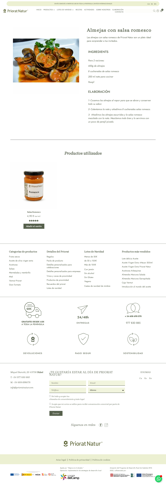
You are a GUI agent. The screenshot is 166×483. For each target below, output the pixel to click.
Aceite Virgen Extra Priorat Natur (136, 266)
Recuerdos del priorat (56, 284)
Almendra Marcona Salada (133, 274)
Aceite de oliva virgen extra (21, 260)
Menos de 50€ (90, 256)
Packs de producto (55, 260)
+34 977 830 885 (21, 377)
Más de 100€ (90, 264)
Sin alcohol (89, 273)
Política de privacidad (79, 460)
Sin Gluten (88, 277)
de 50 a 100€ (90, 260)
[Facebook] (100, 425)
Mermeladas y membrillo (19, 272)
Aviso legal (61, 460)
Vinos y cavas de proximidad (59, 275)
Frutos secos (14, 256)
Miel (11, 276)
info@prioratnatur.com (21, 387)
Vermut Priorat (15, 280)
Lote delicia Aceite (130, 258)
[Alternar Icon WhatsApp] (158, 478)
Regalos (50, 256)
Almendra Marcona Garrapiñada (136, 278)
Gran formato (15, 284)
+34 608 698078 (21, 382)
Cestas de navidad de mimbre (97, 285)
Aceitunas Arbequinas (131, 270)
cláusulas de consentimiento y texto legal (67, 399)
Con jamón (89, 269)
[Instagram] (106, 425)
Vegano (87, 281)
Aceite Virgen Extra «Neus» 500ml (137, 262)
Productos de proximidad (58, 280)
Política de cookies (101, 460)
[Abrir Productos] (54, 10)
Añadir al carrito (34, 226)
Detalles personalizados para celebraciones (59, 266)
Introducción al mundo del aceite (136, 286)
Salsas (11, 268)
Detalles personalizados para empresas (63, 271)
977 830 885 (133, 323)
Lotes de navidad (54, 288)
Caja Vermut (127, 282)
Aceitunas (13, 264)
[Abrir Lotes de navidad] (73, 10)
